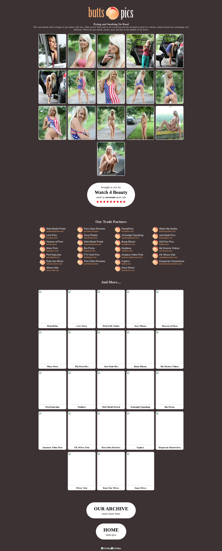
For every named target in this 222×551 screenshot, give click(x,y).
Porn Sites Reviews (94, 229)
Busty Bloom (128, 242)
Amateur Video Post (132, 255)
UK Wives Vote (168, 255)
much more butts (111, 510)
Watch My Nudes (168, 229)
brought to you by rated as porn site (111, 195)
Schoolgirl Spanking (132, 236)
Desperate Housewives (171, 262)
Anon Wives (128, 268)
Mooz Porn (52, 249)
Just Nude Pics (167, 236)
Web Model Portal (56, 229)
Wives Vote (52, 268)
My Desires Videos (169, 249)
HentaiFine (128, 229)
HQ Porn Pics (166, 242)
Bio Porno (89, 249)
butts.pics (111, 531)
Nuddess (127, 249)
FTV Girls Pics (92, 255)
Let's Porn (52, 236)
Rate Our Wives (54, 262)
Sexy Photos (91, 236)
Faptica (126, 262)
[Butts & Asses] (111, 21)
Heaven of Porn (54, 242)
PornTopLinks (53, 255)
